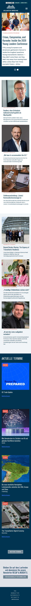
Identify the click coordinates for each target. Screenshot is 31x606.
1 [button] (15, 69)
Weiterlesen (6, 396)
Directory (24, 2)
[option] (15, 39)
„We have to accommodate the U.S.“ (15, 155)
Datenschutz (15, 595)
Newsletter (15, 593)
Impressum (15, 599)
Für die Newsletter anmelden (15, 577)
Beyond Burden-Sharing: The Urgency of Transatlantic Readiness (16, 248)
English (17, 2)
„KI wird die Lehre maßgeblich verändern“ (13, 333)
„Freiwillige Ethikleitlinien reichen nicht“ (16, 290)
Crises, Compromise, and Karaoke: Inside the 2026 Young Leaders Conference (15, 40)
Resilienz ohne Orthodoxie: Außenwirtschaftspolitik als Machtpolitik (12, 112)
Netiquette (15, 597)
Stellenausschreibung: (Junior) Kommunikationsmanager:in (13, 196)
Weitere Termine (15, 551)
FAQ (15, 591)
